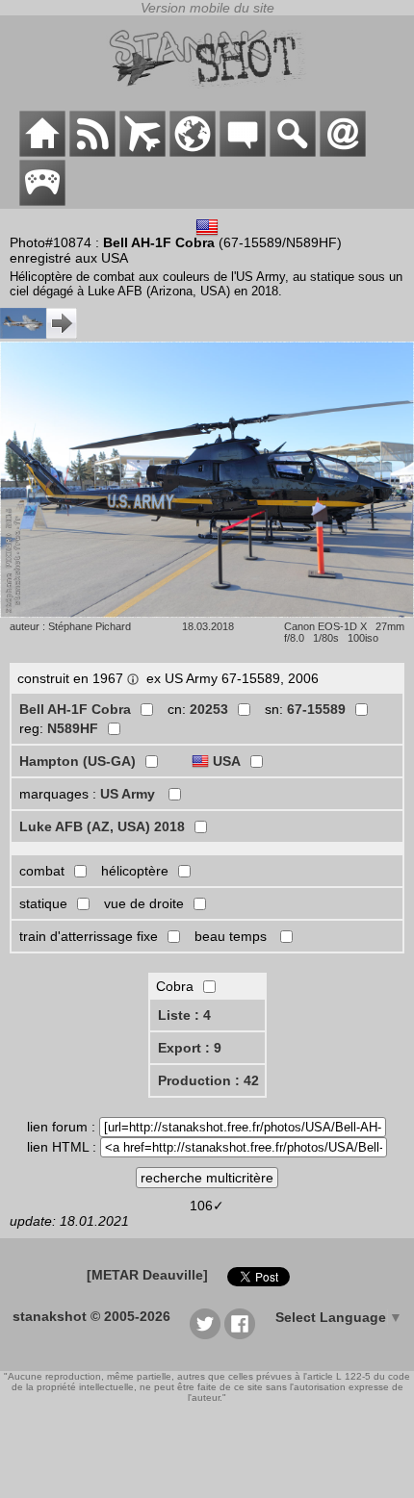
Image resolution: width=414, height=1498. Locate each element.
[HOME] (42, 152)
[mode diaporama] (207, 613)
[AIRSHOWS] (192, 152)
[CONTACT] (343, 152)
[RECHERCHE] (293, 152)
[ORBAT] (142, 152)
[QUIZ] (42, 201)
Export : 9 (189, 1047)
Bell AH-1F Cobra (75, 709)
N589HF (72, 728)
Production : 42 (208, 1080)
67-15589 (316, 709)
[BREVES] (92, 152)
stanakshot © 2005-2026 (91, 1316)
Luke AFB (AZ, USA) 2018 (102, 826)
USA (227, 761)
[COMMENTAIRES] (243, 152)
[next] (38, 334)
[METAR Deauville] (147, 1274)
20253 (209, 709)
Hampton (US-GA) (77, 761)
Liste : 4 (184, 1015)
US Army (129, 793)
